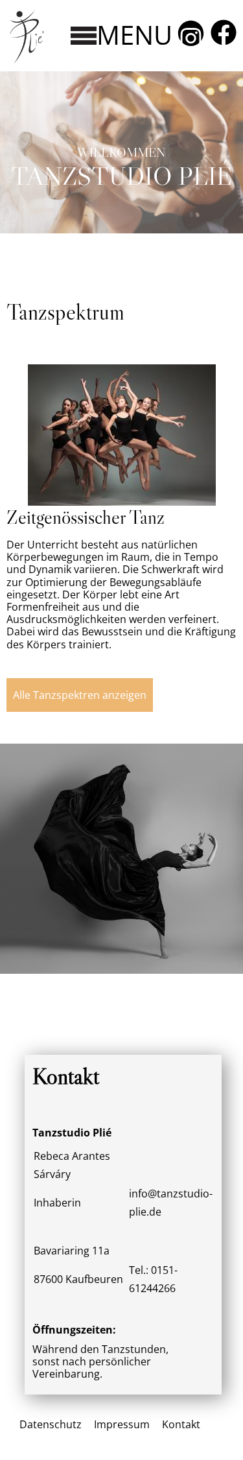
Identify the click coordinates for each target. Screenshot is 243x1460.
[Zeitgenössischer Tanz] (122, 502)
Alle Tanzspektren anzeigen (79, 695)
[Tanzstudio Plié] (25, 63)
